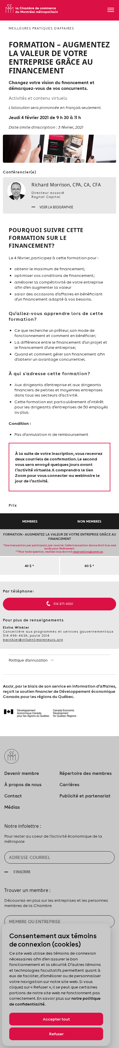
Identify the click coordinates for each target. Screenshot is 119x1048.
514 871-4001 (63, 604)
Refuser (56, 1033)
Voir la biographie (56, 207)
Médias (12, 807)
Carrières (69, 784)
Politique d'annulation (29, 660)
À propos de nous (23, 784)
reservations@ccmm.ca (88, 551)
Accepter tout (56, 1019)
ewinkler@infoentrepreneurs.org (33, 640)
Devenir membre (21, 773)
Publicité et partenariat (85, 796)
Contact (13, 796)
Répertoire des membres (86, 773)
